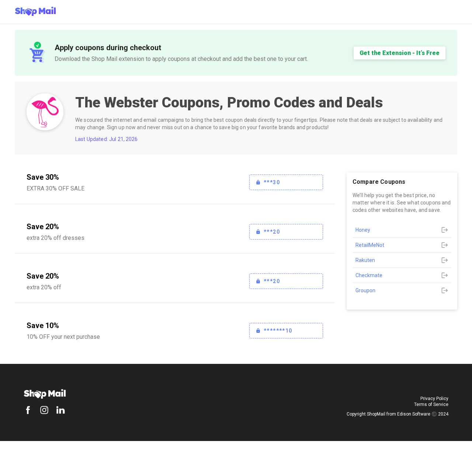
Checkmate (368, 275)
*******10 (278, 331)
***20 (272, 232)
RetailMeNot (369, 245)
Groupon (365, 290)
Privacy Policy (434, 398)
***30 (272, 182)
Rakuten (365, 260)
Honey (362, 230)
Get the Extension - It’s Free (400, 52)
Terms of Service (431, 404)
